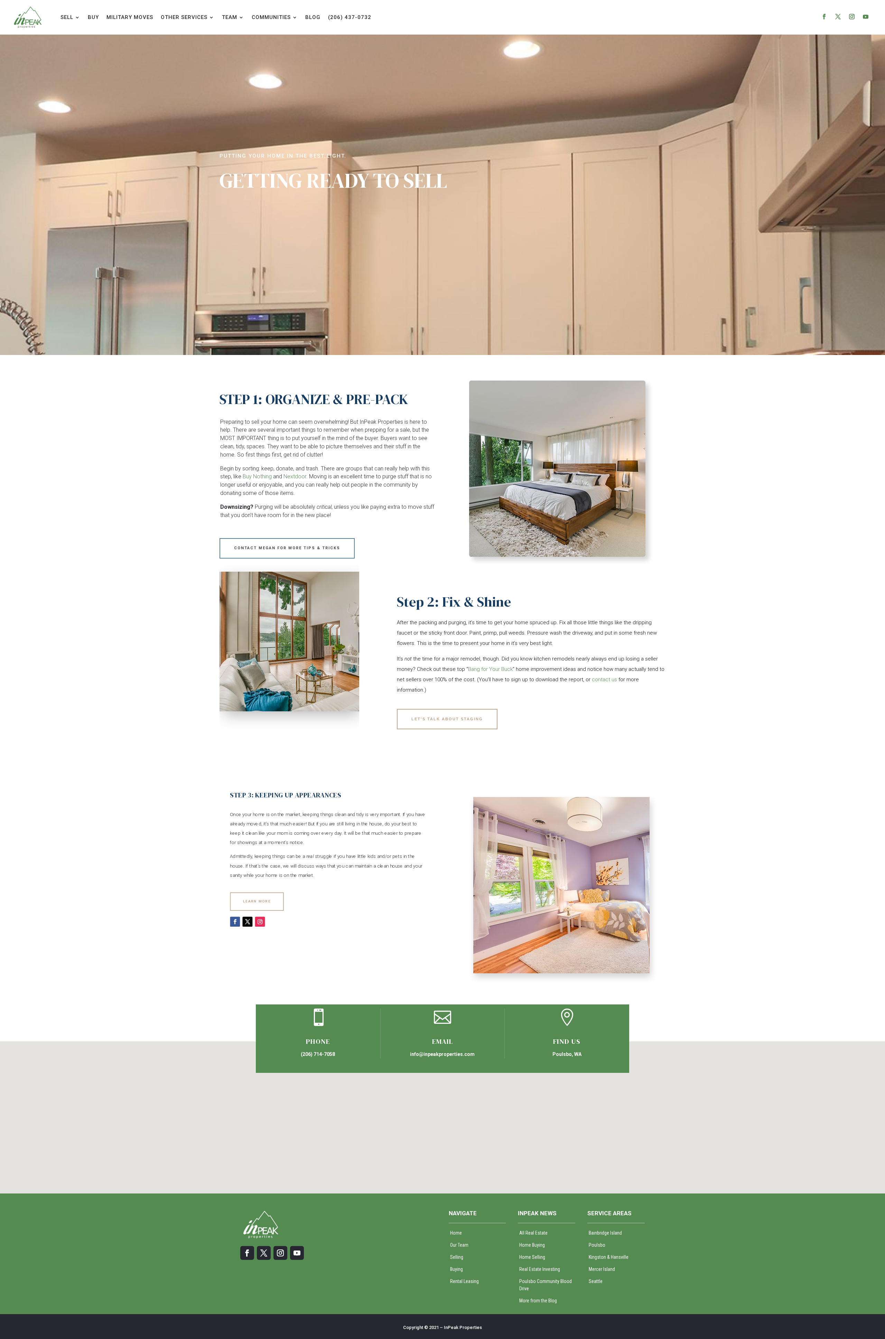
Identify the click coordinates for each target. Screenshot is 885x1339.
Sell (66, 17)
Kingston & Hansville (608, 1257)
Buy (93, 17)
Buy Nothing (257, 476)
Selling (456, 1257)
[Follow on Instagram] (851, 16)
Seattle (596, 1281)
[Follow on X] (838, 16)
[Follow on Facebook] (824, 16)
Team (229, 17)
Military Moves (129, 17)
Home (456, 1233)
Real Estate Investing (539, 1269)
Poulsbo (597, 1245)
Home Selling (532, 1257)
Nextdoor (294, 476)
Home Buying (532, 1245)
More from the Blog (538, 1300)
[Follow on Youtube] (865, 16)
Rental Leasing (464, 1281)
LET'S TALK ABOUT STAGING (447, 719)
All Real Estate (533, 1233)
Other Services (184, 17)
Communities (271, 17)
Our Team (459, 1245)
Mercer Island (602, 1269)
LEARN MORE (256, 901)
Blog (312, 17)
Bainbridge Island (605, 1233)
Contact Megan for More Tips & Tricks (287, 548)
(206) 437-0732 (349, 17)
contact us (604, 679)
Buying (456, 1269)
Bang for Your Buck (490, 669)
